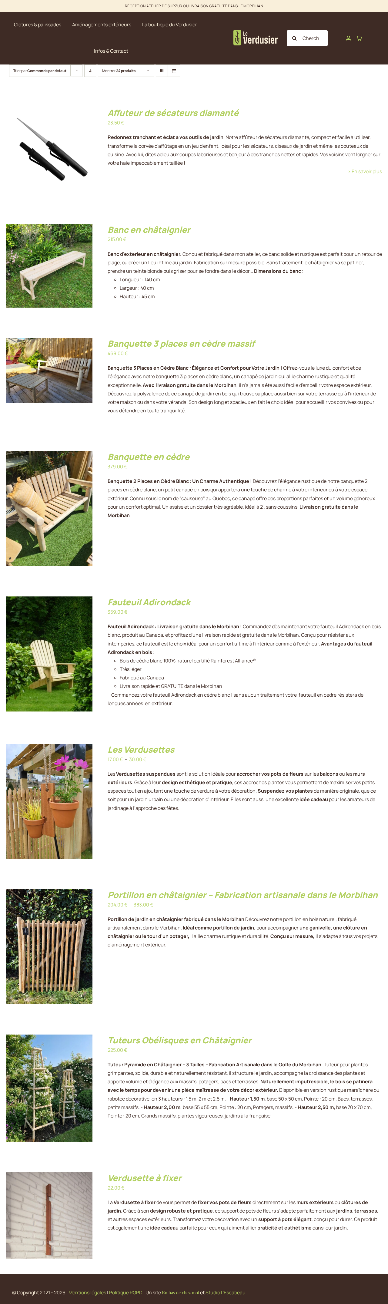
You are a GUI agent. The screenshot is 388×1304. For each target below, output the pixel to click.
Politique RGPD (125, 1292)
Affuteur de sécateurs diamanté (173, 112)
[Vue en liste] (174, 71)
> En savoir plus (365, 171)
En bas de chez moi (180, 1292)
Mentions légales (87, 1292)
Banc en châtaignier (149, 229)
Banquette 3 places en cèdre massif (181, 343)
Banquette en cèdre (148, 456)
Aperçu (74, 151)
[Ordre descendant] (90, 70)
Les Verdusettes (141, 749)
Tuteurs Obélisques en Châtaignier (180, 1040)
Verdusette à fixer (145, 1178)
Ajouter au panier (36, 151)
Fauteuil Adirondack (149, 602)
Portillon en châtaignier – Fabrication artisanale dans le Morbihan (243, 894)
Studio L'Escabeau (226, 1292)
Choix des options (36, 802)
